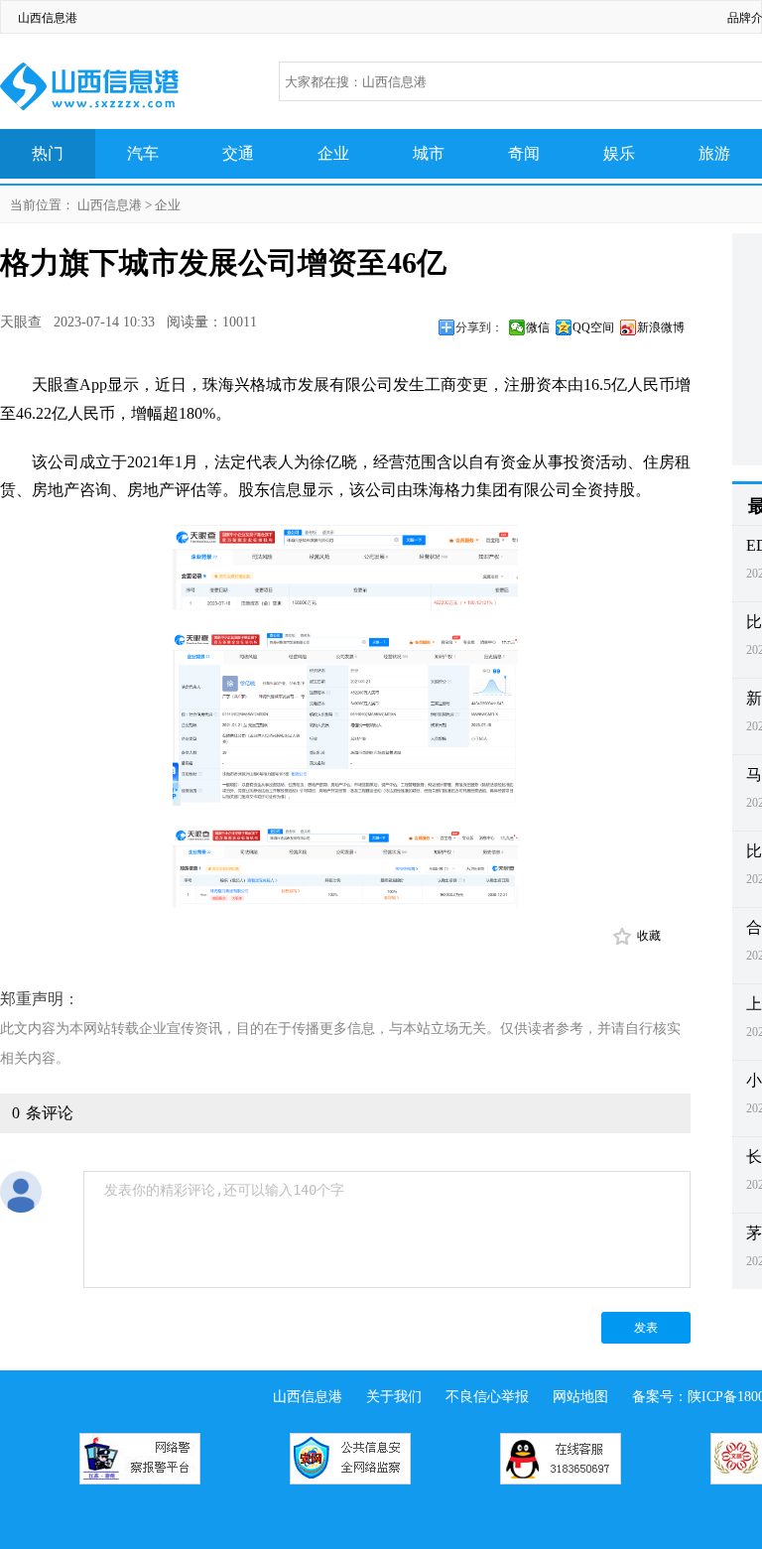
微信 (538, 327)
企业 (333, 153)
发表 (646, 1328)
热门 (48, 153)
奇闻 (524, 153)
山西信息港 (47, 18)
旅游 (714, 153)
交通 (238, 153)
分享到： (479, 327)
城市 (428, 153)
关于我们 (394, 1396)
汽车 (143, 153)
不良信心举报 (487, 1396)
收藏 (649, 936)
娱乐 (619, 153)
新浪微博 (661, 327)
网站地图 (580, 1396)
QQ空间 (593, 327)
